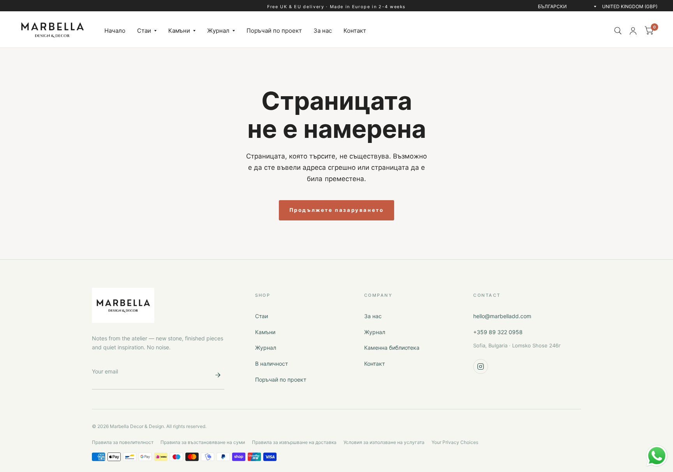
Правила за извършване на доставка (294, 442)
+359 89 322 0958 (498, 332)
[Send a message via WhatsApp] (657, 456)
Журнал (218, 30)
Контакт (355, 30)
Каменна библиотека (391, 347)
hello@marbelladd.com (502, 316)
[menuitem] (115, 31)
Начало (114, 30)
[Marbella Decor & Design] (123, 305)
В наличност (271, 363)
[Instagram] (480, 366)
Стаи (144, 30)
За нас (323, 30)
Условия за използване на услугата (384, 442)
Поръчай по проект (274, 30)
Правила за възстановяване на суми (202, 442)
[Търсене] (617, 31)
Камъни (179, 30)
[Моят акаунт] (633, 31)
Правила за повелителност (122, 442)
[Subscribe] (217, 375)
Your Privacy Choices (455, 442)
